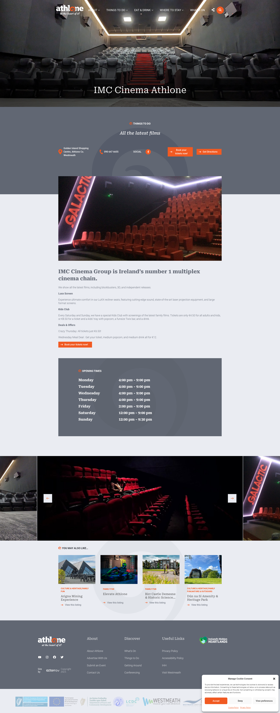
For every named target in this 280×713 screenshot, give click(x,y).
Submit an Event (96, 665)
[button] (274, 678)
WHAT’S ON (197, 10)
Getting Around (133, 665)
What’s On (130, 650)
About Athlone (95, 650)
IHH (164, 665)
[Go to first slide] (232, 498)
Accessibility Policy (173, 658)
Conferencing (132, 672)
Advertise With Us (97, 658)
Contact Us (93, 672)
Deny (240, 701)
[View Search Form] (220, 10)
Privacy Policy (245, 708)
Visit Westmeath (171, 672)
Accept (216, 701)
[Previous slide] (47, 498)
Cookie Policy (233, 708)
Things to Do (131, 658)
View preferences (264, 701)
